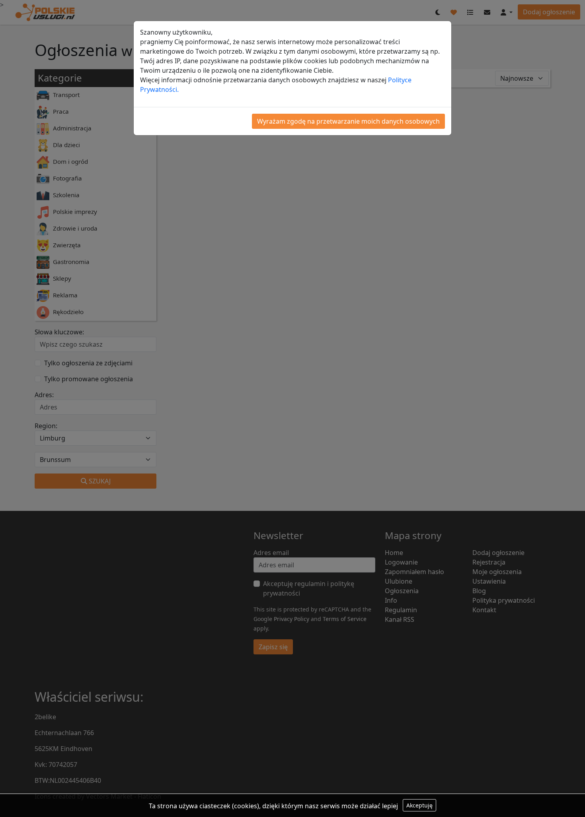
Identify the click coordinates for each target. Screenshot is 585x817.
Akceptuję (419, 805)
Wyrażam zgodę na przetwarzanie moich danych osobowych (348, 121)
